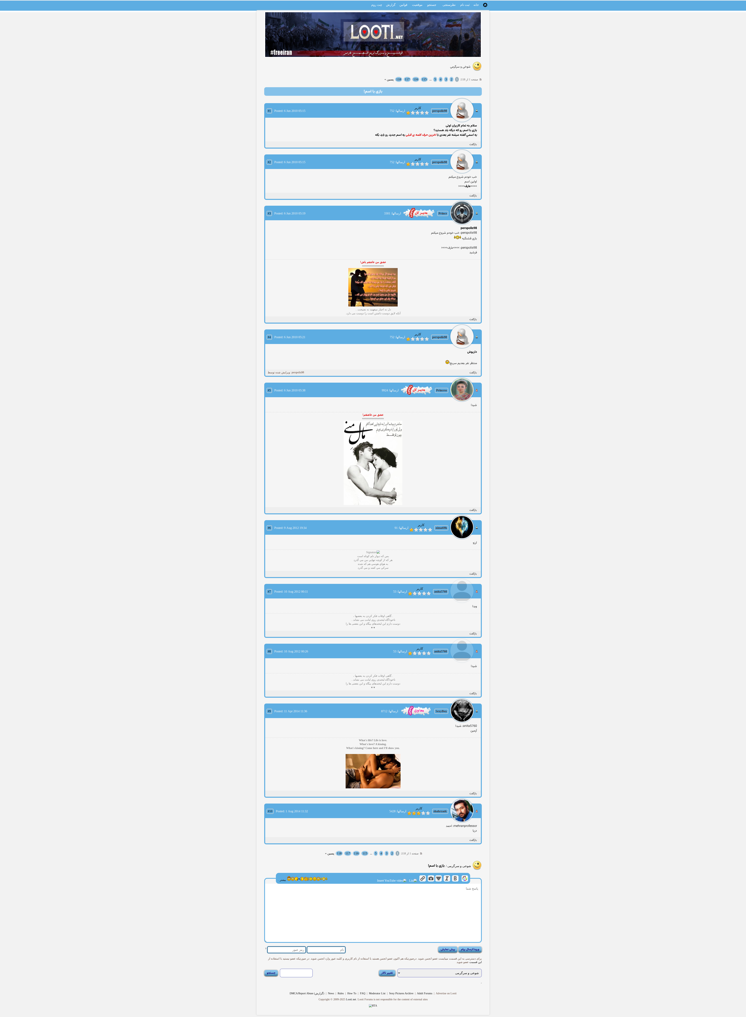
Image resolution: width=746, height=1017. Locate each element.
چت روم (376, 4)
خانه (476, 4)
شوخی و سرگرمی (460, 66)
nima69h (441, 527)
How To (351, 993)
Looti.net (351, 999)
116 (415, 79)
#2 (269, 162)
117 (407, 79)
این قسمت (475, 962)
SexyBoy (441, 711)
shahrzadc (440, 811)
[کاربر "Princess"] (416, 394)
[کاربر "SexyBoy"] (416, 715)
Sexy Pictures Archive (401, 993)
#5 (269, 390)
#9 (269, 711)
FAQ (362, 993)
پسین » (389, 79)
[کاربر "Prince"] (419, 217)
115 (424, 79)
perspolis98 (439, 110)
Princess (441, 390)
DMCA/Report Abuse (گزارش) (307, 993)
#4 (269, 337)
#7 (269, 591)
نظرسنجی (449, 4)
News (331, 993)
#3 (269, 213)
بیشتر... (281, 880)
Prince (442, 213)
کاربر (418, 108)
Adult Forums (424, 993)
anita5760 (440, 591)
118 (398, 79)
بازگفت (473, 144)
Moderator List (377, 993)
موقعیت (417, 4)
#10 (270, 811)
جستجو (431, 4)
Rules (341, 993)
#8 (269, 651)
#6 (269, 527)
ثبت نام (465, 4)
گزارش (391, 4)
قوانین (403, 4)
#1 (269, 110)
